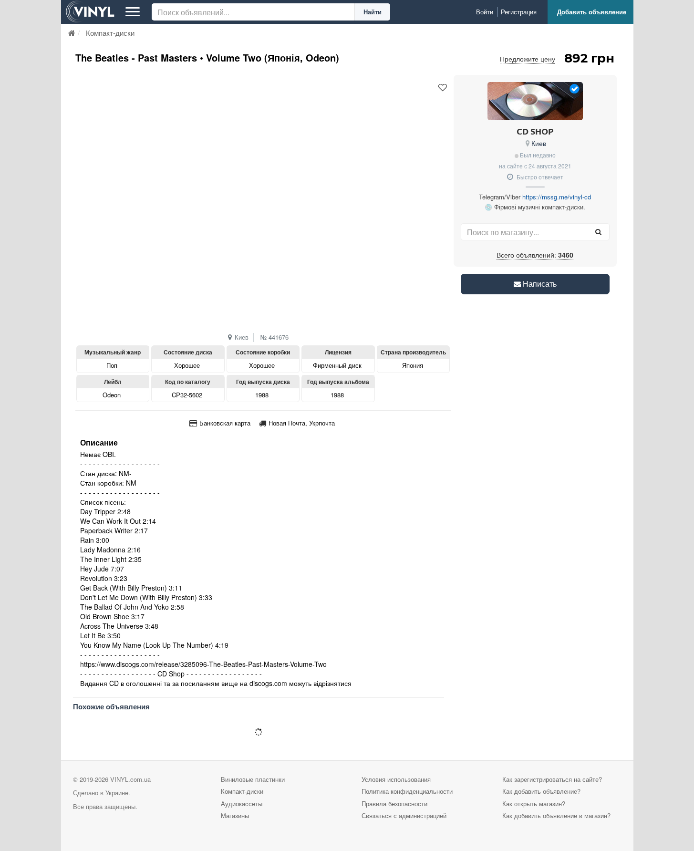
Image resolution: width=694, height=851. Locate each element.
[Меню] (133, 12)
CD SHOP (535, 130)
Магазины (235, 815)
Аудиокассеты (241, 803)
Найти (372, 11)
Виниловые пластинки (253, 779)
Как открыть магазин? (533, 803)
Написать (539, 283)
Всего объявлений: (535, 254)
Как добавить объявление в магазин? (556, 815)
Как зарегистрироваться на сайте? (552, 779)
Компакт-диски (242, 791)
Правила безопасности (394, 803)
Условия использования (396, 779)
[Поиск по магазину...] (598, 232)
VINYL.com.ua (130, 779)
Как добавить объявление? (541, 791)
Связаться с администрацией (404, 815)
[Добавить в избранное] (442, 87)
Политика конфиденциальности (407, 791)
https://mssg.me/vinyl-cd (556, 196)
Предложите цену (527, 58)
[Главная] (71, 33)
